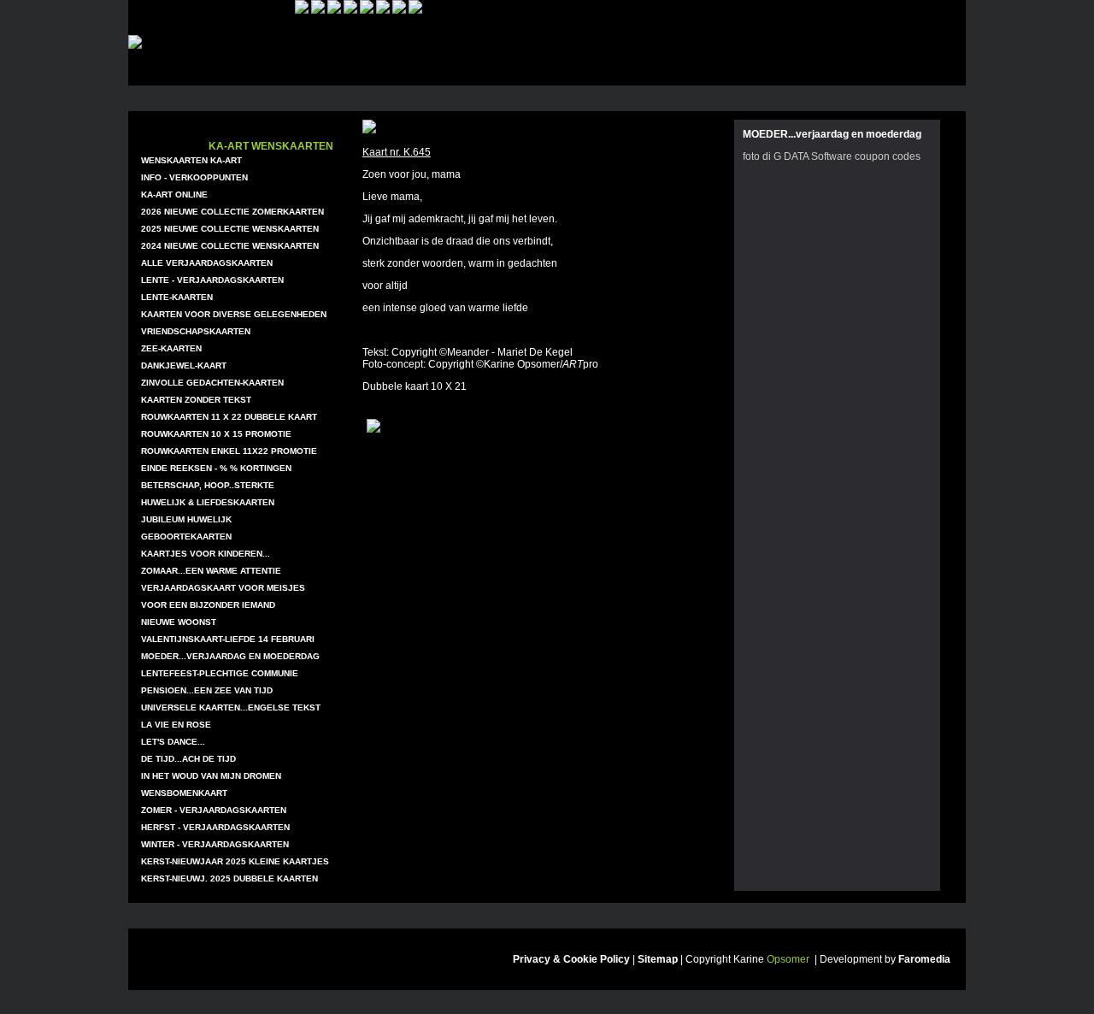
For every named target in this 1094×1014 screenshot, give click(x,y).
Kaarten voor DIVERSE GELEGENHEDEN (233, 314)
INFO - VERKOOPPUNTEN (194, 177)
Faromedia (924, 959)
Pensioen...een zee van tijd (207, 690)
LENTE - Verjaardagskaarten (212, 280)
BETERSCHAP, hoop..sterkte (207, 485)
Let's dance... (173, 741)
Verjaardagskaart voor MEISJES (223, 587)
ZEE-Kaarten (171, 348)
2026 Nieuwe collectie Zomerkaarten (232, 211)
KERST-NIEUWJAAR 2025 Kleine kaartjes (235, 861)
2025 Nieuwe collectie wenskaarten (230, 228)
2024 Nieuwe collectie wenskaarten (230, 246)
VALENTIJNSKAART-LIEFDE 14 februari (228, 639)
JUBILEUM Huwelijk (186, 519)
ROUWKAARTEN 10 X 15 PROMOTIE (216, 434)
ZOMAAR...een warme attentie (211, 570)
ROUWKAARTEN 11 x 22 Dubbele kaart (229, 417)
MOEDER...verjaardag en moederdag (230, 656)
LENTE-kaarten (177, 297)
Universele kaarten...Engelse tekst (231, 707)
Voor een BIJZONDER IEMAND (208, 605)
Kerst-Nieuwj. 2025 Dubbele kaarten (229, 878)
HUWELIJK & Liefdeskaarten (207, 502)
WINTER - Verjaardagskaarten (215, 844)
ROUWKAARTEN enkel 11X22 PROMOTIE (229, 451)
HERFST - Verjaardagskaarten (215, 827)
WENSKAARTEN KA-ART (191, 160)
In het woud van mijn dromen (211, 776)
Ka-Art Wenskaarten (271, 146)
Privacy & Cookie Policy (571, 959)
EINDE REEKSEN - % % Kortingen (216, 468)
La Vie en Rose (176, 724)
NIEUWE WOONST (178, 622)
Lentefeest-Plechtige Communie (219, 673)
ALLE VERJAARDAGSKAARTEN (207, 263)
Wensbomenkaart (184, 793)
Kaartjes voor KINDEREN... (205, 553)
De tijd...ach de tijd (188, 758)
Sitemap (658, 959)
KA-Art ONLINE (174, 194)
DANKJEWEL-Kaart (183, 365)
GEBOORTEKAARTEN (186, 536)
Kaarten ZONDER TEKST (196, 399)
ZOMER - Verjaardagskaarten (213, 810)
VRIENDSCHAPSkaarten (195, 331)
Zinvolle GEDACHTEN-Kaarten (212, 382)
